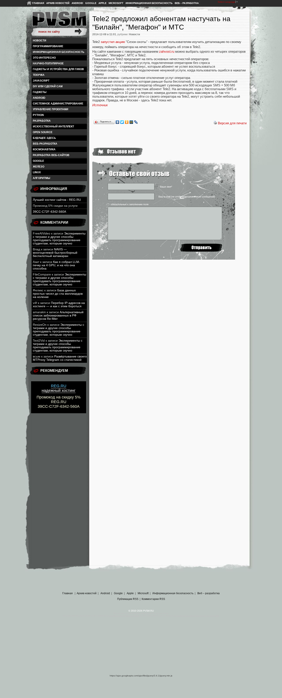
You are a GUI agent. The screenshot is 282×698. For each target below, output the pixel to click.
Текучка (39, 74)
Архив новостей (57, 3)
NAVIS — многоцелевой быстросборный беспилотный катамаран (55, 253)
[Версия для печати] (215, 123)
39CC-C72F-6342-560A (49, 211)
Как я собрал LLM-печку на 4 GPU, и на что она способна (56, 265)
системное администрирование (58, 103)
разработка (42, 120)
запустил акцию (113, 42)
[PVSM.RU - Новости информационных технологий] (59, 21)
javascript (41, 80)
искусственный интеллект (53, 126)
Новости (39, 40)
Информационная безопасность (149, 3)
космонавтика (44, 149)
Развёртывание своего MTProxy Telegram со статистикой (60, 358)
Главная (38, 3)
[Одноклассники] (126, 122)
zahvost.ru (166, 51)
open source (42, 132)
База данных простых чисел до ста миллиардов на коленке (58, 294)
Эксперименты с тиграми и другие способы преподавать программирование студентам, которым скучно (59, 238)
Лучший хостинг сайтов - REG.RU (57, 199)
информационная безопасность (58, 52)
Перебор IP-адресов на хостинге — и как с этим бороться (59, 304)
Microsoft (116, 3)
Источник (100, 105)
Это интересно (44, 57)
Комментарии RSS (153, 599)
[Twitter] (122, 122)
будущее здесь (44, 138)
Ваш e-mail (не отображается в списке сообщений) (186, 196)
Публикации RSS (127, 599)
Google (90, 3)
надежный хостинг (59, 388)
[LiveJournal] (136, 122)
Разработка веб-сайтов (51, 155)
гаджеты (39, 92)
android (39, 97)
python (38, 115)
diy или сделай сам (48, 86)
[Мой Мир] (131, 122)
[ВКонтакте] (117, 122)
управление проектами (50, 109)
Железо (38, 166)
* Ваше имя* (165, 186)
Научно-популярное (48, 63)
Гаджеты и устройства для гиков (58, 69)
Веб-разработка (45, 143)
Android (77, 3)
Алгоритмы (41, 178)
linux (37, 172)
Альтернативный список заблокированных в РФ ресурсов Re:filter (58, 315)
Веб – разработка (187, 3)
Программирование (48, 46)
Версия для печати (232, 123)
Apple (102, 3)
